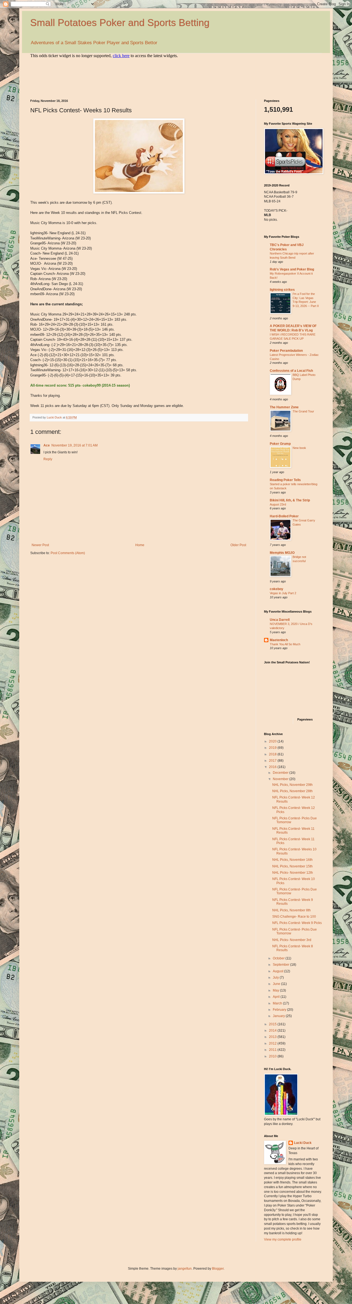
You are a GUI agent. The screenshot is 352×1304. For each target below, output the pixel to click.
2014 (273, 1030)
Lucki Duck (303, 1143)
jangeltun (185, 1269)
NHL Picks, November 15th (292, 866)
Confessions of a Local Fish (291, 371)
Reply (47, 459)
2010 (273, 1056)
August (278, 971)
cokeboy (276, 589)
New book (299, 447)
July (276, 977)
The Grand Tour (303, 411)
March (278, 1003)
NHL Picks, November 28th (292, 791)
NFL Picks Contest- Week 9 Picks (297, 923)
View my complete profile (282, 1239)
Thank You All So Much (285, 644)
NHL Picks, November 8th (291, 910)
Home (139, 545)
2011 (273, 1050)
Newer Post (40, 545)
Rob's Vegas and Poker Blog (292, 269)
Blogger (218, 1269)
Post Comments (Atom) (68, 553)
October (279, 958)
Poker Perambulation (286, 351)
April (276, 997)
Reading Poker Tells (285, 480)
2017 (273, 761)
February (280, 1010)
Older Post (238, 545)
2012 (273, 1043)
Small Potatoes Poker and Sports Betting (120, 22)
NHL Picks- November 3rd (291, 940)
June (277, 984)
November (281, 779)
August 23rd (278, 504)
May (276, 990)
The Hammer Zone (284, 407)
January (279, 1016)
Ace (46, 445)
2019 (273, 748)
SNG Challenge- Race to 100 (294, 916)
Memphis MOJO (282, 553)
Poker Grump (280, 444)
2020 (273, 741)
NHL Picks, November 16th (292, 860)
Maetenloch (279, 640)
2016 (273, 767)
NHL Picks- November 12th (292, 873)
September (281, 965)
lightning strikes (282, 290)
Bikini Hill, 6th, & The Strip (290, 500)
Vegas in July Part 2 (283, 593)
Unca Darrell (280, 620)
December (281, 773)
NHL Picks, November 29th (292, 785)
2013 (273, 1037)
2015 (273, 1024)
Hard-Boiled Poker (284, 516)
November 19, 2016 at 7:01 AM (74, 445)
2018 (273, 754)
